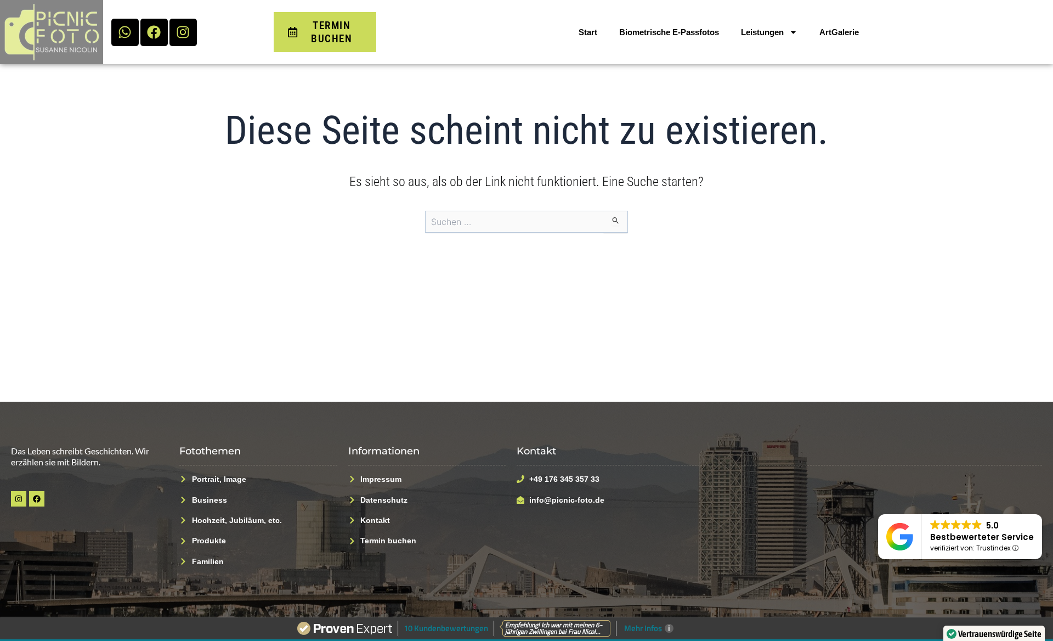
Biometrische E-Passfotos (669, 32)
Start (588, 32)
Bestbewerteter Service (982, 537)
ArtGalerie (839, 32)
